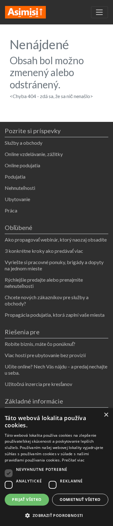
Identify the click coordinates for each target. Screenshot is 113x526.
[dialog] (56, 467)
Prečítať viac (73, 460)
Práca (11, 210)
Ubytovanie (17, 199)
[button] (56, 515)
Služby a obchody (23, 143)
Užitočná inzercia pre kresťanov (38, 384)
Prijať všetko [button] (26, 499)
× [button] (106, 415)
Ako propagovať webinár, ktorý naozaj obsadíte (56, 239)
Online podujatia (22, 165)
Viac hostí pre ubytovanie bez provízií (45, 355)
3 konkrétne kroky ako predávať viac (44, 251)
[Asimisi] (25, 11)
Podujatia (15, 177)
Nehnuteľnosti (20, 188)
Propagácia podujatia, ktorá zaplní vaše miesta (55, 315)
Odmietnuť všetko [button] (80, 499)
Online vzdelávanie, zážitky (34, 154)
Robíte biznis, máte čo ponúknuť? (40, 344)
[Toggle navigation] (99, 12)
